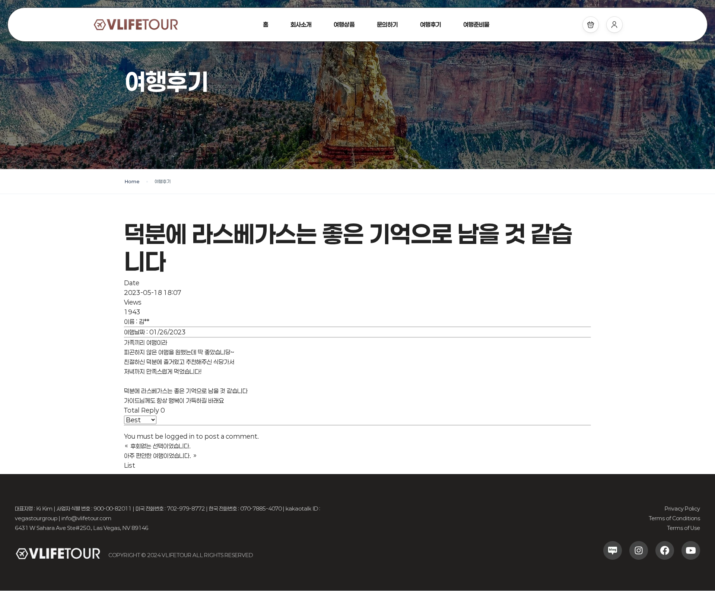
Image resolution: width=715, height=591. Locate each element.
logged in (179, 436)
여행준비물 (476, 24)
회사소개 (300, 24)
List (129, 465)
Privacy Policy (682, 508)
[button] (590, 24)
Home (132, 181)
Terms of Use (683, 528)
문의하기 (387, 24)
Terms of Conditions (674, 518)
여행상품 (344, 24)
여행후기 (430, 24)
